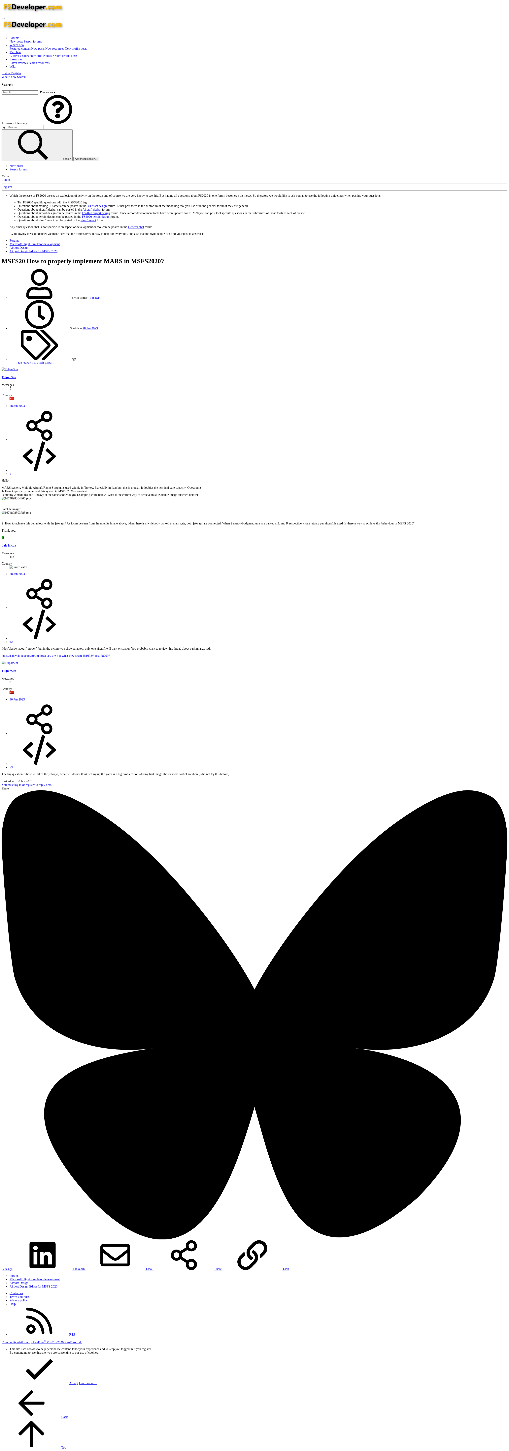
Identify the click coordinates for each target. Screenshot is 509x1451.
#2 (11, 641)
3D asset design (97, 206)
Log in (6, 179)
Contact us (16, 1293)
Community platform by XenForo (42, 1342)
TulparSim (94, 297)
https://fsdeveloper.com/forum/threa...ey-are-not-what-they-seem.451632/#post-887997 (56, 655)
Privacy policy (19, 1300)
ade (20, 362)
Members (15, 52)
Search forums (33, 41)
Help (13, 1304)
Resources (16, 59)
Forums (14, 38)
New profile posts (76, 48)
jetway (27, 362)
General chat (136, 227)
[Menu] (3, 18)
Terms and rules (19, 1296)
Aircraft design (92, 209)
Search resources (39, 63)
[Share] (39, 439)
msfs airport (46, 362)
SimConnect (88, 220)
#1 (11, 473)
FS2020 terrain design (96, 216)
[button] (57, 123)
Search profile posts (65, 55)
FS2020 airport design (96, 213)
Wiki (13, 66)
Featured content (20, 48)
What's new (17, 45)
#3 (11, 767)
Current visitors (19, 55)
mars (35, 362)
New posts (16, 41)
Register (7, 187)
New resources (54, 48)
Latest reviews (19, 63)
